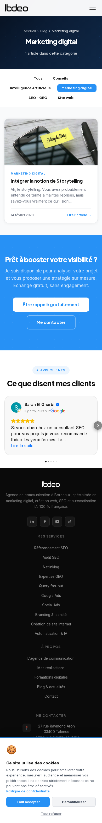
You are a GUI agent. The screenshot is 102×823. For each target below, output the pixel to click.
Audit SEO (51, 557)
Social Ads (51, 605)
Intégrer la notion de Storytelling (47, 181)
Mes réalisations (51, 668)
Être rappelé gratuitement (51, 304)
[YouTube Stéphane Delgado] (57, 522)
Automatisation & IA (51, 633)
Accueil (30, 31)
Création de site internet (51, 624)
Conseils (60, 78)
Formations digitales (51, 677)
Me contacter (51, 322)
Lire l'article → (79, 215)
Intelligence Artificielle (30, 88)
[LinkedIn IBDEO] (32, 522)
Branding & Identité (51, 615)
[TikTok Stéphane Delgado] (70, 522)
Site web (65, 98)
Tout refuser (51, 813)
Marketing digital (76, 88)
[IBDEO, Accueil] (16, 8)
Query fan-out (51, 586)
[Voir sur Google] (16, 407)
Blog (43, 31)
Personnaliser (74, 802)
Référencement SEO (51, 548)
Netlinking (51, 567)
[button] (4, 425)
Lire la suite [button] (22, 445)
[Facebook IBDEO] (45, 522)
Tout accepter (28, 802)
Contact (51, 696)
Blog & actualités (51, 687)
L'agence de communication (51, 658)
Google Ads (51, 596)
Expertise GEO (51, 576)
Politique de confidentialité (28, 791)
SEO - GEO (38, 98)
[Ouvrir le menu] (92, 8)
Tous (38, 78)
